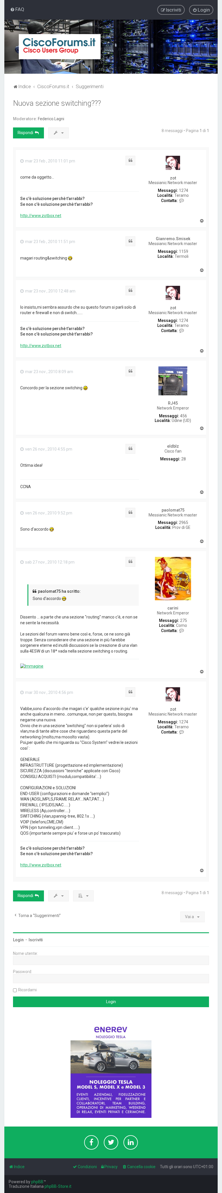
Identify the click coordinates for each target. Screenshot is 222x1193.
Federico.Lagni (51, 118)
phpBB (37, 1181)
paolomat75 (173, 510)
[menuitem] (17, 9)
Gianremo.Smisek (173, 238)
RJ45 (173, 403)
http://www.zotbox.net (40, 215)
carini (172, 608)
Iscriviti (36, 940)
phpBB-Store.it (58, 1186)
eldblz (173, 446)
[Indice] (60, 46)
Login (18, 940)
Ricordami (27, 990)
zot (173, 178)
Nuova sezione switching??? (57, 103)
